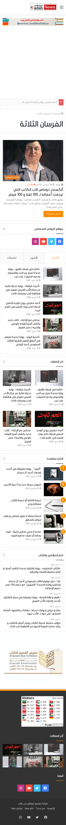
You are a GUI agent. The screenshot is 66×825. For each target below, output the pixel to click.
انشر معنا (29, 808)
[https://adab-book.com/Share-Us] (33, 22)
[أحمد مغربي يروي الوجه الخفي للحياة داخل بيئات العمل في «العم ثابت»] (52, 308)
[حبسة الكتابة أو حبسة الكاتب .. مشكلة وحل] (53, 505)
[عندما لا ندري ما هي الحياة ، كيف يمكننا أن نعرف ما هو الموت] (53, 536)
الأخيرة (55, 257)
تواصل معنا (17, 808)
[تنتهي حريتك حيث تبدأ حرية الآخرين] (53, 489)
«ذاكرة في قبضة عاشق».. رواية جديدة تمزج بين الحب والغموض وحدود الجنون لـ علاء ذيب (24, 273)
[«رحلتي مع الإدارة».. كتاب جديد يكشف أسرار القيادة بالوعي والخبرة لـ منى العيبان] (52, 325)
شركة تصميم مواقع (37, 803)
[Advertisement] (33, 64)
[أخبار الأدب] (43, 7)
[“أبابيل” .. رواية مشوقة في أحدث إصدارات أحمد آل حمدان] (53, 473)
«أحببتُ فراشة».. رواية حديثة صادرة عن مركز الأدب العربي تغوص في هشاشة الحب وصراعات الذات (22, 290)
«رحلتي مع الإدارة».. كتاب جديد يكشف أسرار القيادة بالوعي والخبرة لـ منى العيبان (24, 324)
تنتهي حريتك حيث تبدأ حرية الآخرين (22, 484)
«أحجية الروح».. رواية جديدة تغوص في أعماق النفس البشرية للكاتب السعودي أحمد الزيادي (22, 341)
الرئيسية (57, 113)
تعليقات (11, 257)
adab (58, 185)
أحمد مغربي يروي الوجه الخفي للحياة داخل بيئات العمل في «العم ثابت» (22, 307)
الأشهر (34, 257)
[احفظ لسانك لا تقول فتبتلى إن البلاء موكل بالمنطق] (53, 521)
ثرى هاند (22, 803)
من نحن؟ (40, 808)
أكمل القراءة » (53, 214)
